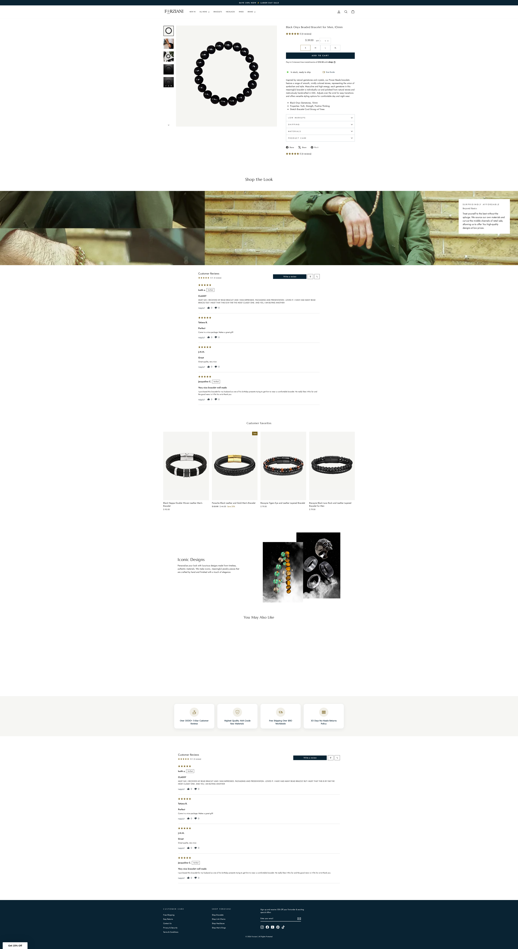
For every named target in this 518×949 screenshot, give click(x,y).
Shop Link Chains (218, 919)
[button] (293, 33)
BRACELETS (218, 12)
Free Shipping (168, 915)
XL (335, 48)
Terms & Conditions (170, 932)
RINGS (241, 12)
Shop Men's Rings (219, 927)
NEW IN (192, 12)
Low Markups (297, 117)
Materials (294, 131)
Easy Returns (168, 919)
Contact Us (167, 923)
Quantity (317, 41)
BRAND (250, 12)
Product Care (297, 138)
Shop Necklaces (218, 923)
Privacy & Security (170, 927)
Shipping (294, 124)
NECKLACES (230, 12)
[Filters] (310, 276)
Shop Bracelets (217, 915)
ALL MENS (203, 12)
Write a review (289, 276)
